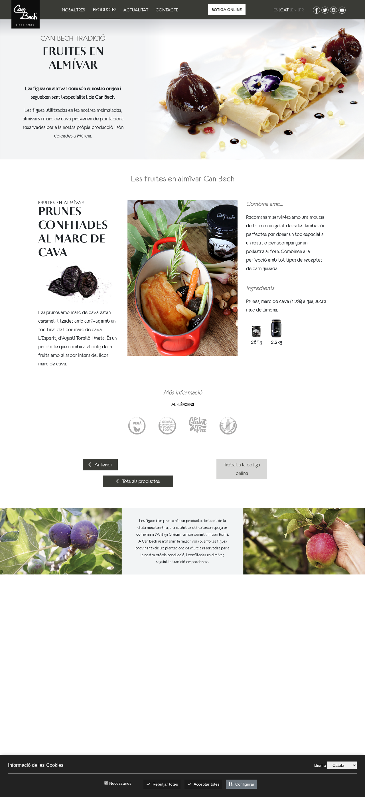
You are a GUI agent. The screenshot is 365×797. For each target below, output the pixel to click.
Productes (104, 9)
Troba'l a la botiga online (242, 469)
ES (275, 9)
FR (301, 9)
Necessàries (120, 783)
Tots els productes (140, 481)
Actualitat (135, 9)
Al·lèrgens (182, 404)
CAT (284, 9)
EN (294, 9)
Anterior (102, 465)
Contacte (167, 9)
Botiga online (227, 9)
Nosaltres (73, 9)
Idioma (320, 765)
